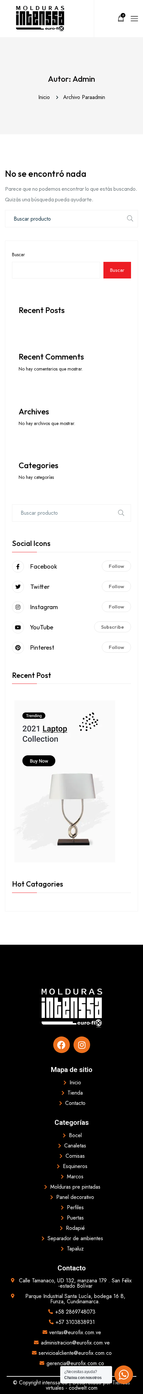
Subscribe (112, 627)
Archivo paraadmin (84, 97)
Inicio (45, 97)
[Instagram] (81, 1044)
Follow (116, 566)
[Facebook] (61, 1044)
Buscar (18, 254)
